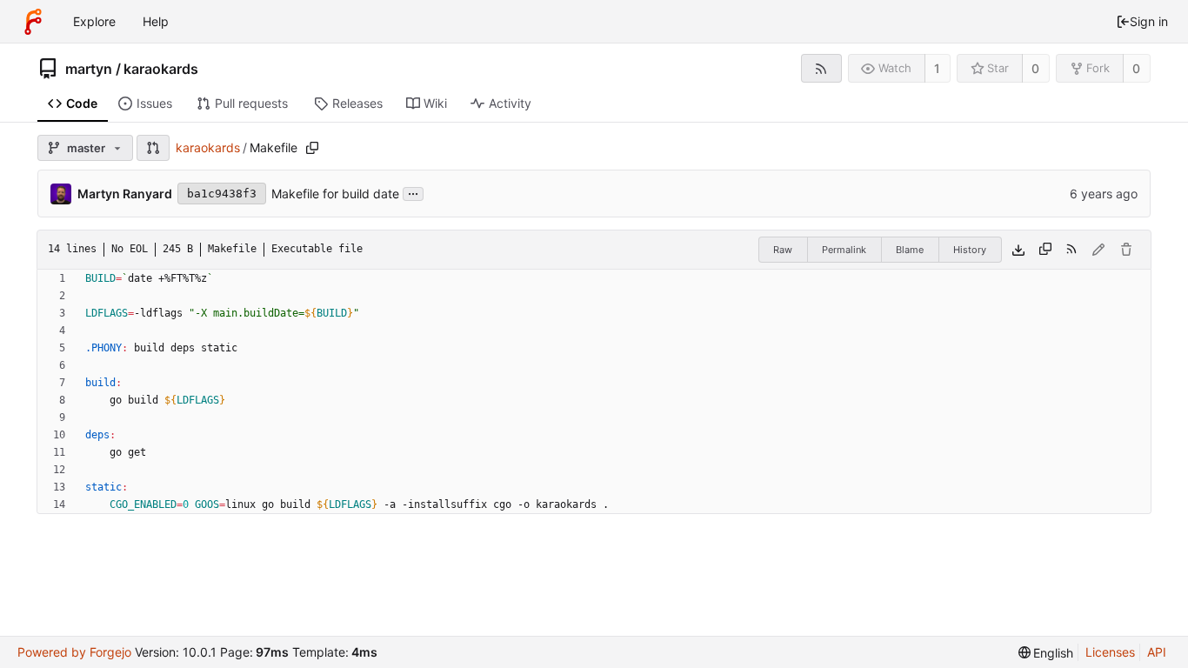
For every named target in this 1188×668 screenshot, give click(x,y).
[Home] (33, 21)
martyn (88, 68)
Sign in (1149, 21)
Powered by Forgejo (74, 652)
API (1156, 652)
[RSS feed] (821, 68)
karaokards (160, 68)
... (413, 192)
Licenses (1110, 652)
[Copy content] (1045, 250)
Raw (782, 250)
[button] (153, 148)
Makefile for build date (335, 193)
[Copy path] (312, 148)
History (969, 250)
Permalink (844, 250)
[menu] (1046, 652)
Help (156, 21)
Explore (94, 21)
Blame (910, 250)
